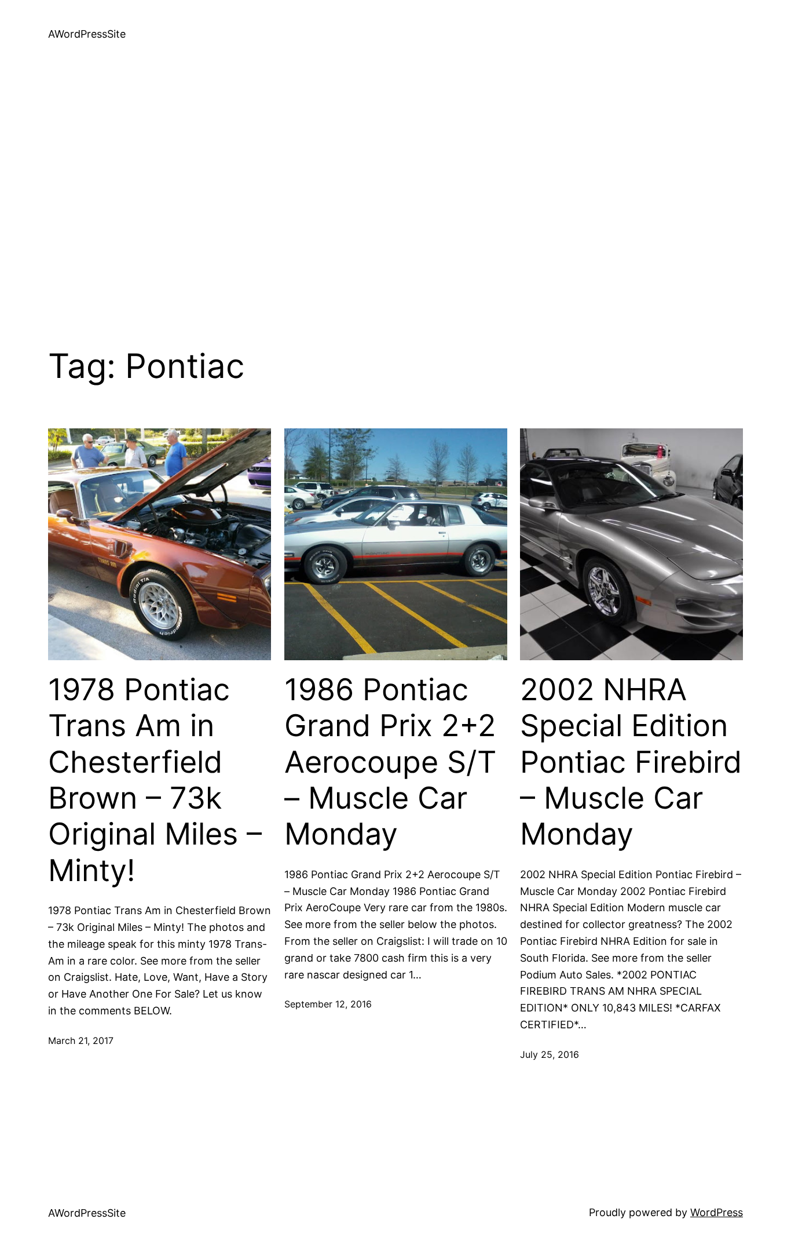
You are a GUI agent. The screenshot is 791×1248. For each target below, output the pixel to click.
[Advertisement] (395, 191)
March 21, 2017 (80, 1040)
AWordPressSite (87, 34)
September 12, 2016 (328, 1004)
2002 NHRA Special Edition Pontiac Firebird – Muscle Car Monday (631, 762)
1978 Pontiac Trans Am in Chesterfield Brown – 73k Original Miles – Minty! (155, 780)
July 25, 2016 (549, 1054)
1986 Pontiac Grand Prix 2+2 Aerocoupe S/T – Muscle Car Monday (390, 762)
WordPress (716, 1212)
